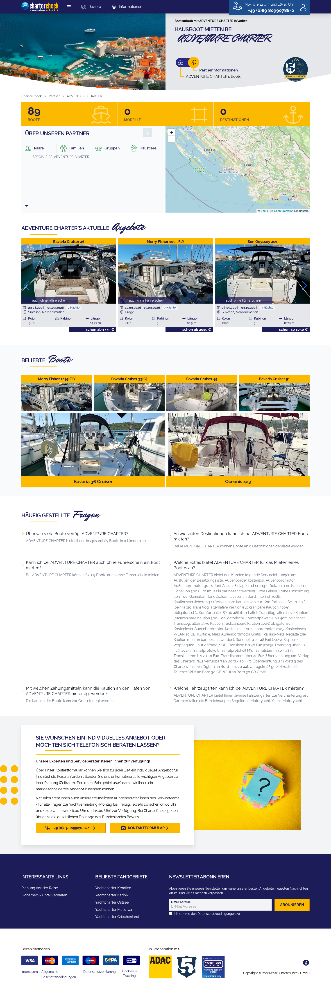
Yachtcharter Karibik (111, 895)
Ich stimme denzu (207, 913)
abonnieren (292, 905)
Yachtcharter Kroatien (113, 888)
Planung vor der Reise (39, 888)
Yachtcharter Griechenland (117, 917)
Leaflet (264, 211)
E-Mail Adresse (180, 902)
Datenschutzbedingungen (216, 913)
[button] (171, 132)
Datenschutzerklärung (99, 971)
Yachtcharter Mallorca (113, 909)
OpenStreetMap (283, 211)
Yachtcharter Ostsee (112, 902)
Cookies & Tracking (129, 973)
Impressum (29, 971)
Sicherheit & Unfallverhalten (44, 895)
